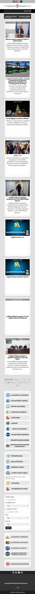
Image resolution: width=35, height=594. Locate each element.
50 (25, 382)
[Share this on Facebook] (12, 37)
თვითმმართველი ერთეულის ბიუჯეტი (17, 225)
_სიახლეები (17, 26)
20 (29, 379)
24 (14, 382)
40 (22, 382)
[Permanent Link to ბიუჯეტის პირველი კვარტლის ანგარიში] (17, 267)
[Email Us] (19, 1)
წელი (7, 514)
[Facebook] (14, 1)
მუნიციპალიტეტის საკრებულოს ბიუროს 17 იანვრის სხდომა (17, 40)
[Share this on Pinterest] (22, 37)
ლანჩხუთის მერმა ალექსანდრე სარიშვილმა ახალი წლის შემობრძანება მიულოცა (17, 199)
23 (11, 382)
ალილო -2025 (17, 155)
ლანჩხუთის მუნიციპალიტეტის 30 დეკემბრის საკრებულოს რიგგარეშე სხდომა (18, 357)
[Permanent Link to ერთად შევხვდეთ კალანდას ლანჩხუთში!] (17, 109)
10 (24, 379)
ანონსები (21, 65)
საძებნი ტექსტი (9, 497)
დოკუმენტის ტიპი (10, 502)
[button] (26, 11)
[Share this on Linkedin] (27, 37)
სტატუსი (7, 521)
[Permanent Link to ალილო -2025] (17, 147)
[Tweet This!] (7, 37)
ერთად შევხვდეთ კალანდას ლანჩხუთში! (17, 118)
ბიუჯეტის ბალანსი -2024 (17, 237)
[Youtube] (16, 1)
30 (19, 382)
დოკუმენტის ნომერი (11, 509)
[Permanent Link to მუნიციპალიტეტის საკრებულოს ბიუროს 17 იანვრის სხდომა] (17, 30)
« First (16, 379)
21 (5, 382)
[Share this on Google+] (17, 37)
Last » (17, 385)
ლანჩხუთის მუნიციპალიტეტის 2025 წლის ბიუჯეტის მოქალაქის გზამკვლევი (17, 317)
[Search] (21, 1)
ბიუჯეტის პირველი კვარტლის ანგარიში (17, 277)
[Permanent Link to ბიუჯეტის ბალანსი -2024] (17, 227)
